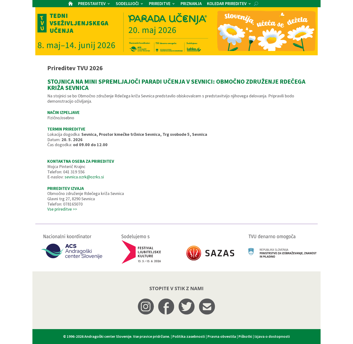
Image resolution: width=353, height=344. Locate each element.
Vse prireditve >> (62, 209)
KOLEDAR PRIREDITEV (227, 4)
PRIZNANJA (191, 4)
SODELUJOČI (127, 4)
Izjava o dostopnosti (272, 336)
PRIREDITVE (159, 4)
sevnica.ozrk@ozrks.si (84, 177)
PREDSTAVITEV (92, 4)
